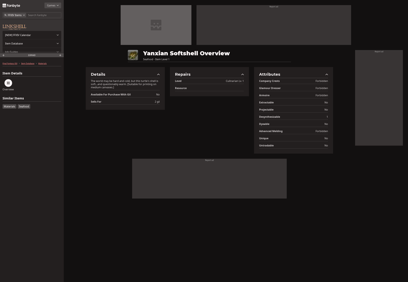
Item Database (14, 43)
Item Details (12, 73)
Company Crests (269, 81)
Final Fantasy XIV (10, 63)
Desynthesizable (269, 116)
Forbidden (322, 81)
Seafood (24, 106)
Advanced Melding (271, 131)
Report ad (274, 6)
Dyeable (264, 124)
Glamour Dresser (270, 88)
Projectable (266, 109)
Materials (42, 63)
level (178, 81)
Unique (263, 138)
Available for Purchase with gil (111, 94)
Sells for (96, 101)
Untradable (266, 145)
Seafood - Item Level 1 (156, 59)
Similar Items (13, 98)
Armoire (264, 95)
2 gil (157, 101)
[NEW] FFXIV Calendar (18, 35)
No (158, 94)
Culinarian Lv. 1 (235, 81)
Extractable (266, 102)
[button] (32, 35)
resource (181, 88)
